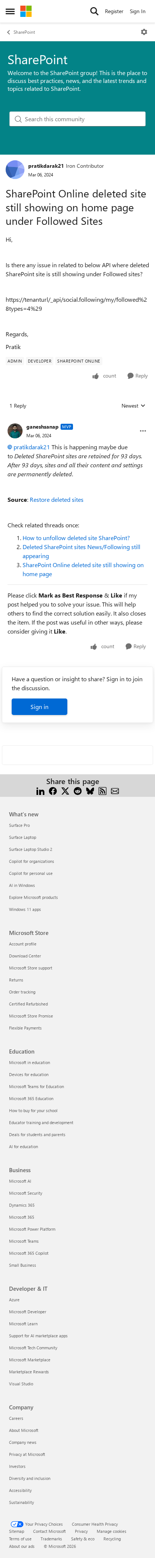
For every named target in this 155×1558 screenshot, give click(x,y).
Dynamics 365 (22, 1205)
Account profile (22, 944)
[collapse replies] (77, 420)
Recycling (112, 1538)
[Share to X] (65, 790)
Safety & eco (82, 1538)
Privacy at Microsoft (27, 1454)
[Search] (94, 11)
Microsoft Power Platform (32, 1229)
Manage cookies (111, 1531)
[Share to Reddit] (78, 790)
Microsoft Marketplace (29, 1359)
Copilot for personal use (31, 873)
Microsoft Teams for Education (36, 1086)
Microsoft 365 (21, 1217)
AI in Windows (22, 885)
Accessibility (20, 1490)
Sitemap (16, 1531)
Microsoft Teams (24, 1241)
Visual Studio (21, 1383)
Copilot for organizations (31, 861)
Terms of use (20, 1538)
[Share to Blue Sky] (90, 790)
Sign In (138, 11)
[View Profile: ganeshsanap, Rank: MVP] (15, 430)
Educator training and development (41, 1122)
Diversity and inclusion (29, 1478)
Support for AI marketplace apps (38, 1335)
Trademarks (51, 1538)
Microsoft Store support (30, 968)
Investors (17, 1466)
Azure (14, 1299)
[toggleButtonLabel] (144, 32)
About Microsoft (23, 1430)
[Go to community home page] (26, 11)
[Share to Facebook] (53, 790)
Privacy (81, 1531)
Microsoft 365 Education (31, 1098)
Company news (22, 1442)
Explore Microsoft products (33, 897)
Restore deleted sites (57, 499)
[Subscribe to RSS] (102, 790)
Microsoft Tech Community (33, 1347)
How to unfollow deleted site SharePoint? (76, 538)
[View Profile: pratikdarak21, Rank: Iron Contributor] (15, 169)
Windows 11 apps (25, 909)
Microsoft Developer (27, 1311)
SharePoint (24, 32)
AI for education (23, 1146)
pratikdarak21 (46, 165)
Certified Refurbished (28, 1004)
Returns (16, 980)
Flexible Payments (25, 1028)
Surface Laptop (22, 837)
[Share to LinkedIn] (40, 790)
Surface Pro (19, 825)
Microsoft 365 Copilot (29, 1253)
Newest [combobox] (134, 405)
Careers (16, 1418)
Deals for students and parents (37, 1134)
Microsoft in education (29, 1062)
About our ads (22, 1546)
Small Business (22, 1265)
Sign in (39, 707)
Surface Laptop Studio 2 (30, 849)
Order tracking (22, 992)
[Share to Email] (115, 790)
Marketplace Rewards (29, 1371)
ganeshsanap (42, 426)
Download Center (25, 956)
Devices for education (29, 1074)
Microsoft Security (25, 1193)
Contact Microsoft (49, 1531)
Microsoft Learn (23, 1323)
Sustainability (21, 1502)
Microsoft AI (20, 1181)
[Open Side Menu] (10, 11)
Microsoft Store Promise (31, 1016)
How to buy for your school (33, 1110)
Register (114, 11)
